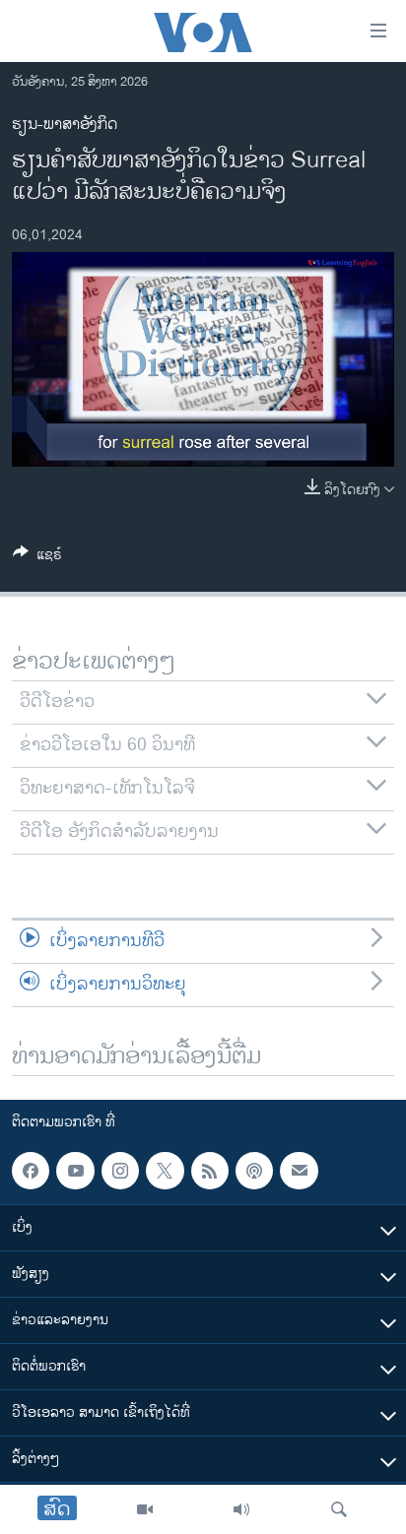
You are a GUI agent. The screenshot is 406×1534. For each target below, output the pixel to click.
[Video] (144, 1509)
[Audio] (241, 1509)
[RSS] (210, 1170)
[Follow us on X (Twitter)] (164, 1170)
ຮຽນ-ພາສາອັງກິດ (64, 124)
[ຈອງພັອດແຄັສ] (298, 1170)
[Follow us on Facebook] (30, 1170)
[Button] (37, 558)
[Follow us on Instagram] (120, 1170)
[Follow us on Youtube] (75, 1170)
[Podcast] (254, 1170)
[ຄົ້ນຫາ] (339, 1509)
